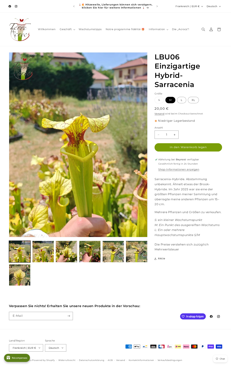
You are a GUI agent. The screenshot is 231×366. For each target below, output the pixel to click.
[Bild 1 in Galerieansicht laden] (20, 251)
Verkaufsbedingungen (170, 360)
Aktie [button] (161, 258)
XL (193, 100)
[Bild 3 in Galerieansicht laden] (66, 251)
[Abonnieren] (69, 316)
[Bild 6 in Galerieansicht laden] (136, 251)
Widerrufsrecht (66, 360)
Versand (159, 114)
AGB (110, 360)
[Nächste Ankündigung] (157, 6)
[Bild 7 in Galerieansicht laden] (20, 275)
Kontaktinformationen (141, 360)
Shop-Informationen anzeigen (178, 169)
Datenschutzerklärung (91, 360)
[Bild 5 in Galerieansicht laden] (113, 251)
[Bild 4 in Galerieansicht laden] (90, 251)
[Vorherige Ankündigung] (74, 6)
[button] (67, 29)
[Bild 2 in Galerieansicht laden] (43, 251)
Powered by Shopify (43, 360)
